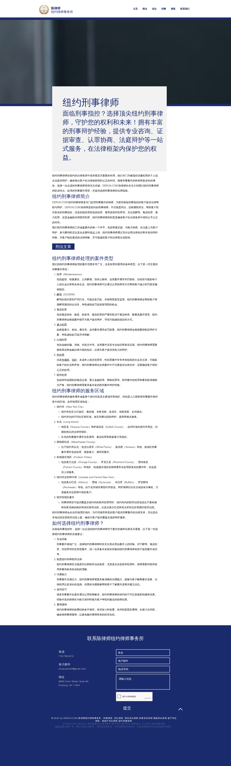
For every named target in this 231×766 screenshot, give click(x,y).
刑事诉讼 (135, 723)
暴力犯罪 (62, 324)
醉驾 (59, 294)
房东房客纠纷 (94, 723)
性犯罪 (60, 354)
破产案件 (106, 723)
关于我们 (67, 723)
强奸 (74, 359)
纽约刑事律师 (158, 723)
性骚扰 (65, 359)
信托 (74, 723)
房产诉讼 (116, 723)
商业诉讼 (82, 723)
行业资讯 (146, 723)
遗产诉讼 (126, 723)
